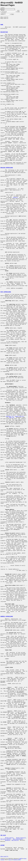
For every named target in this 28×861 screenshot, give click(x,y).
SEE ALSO (3, 835)
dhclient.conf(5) (6, 839)
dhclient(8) (15, 840)
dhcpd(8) (7, 840)
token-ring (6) (19, 416)
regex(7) (15, 197)
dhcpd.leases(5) (21, 837)
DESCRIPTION (4, 32)
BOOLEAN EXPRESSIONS (7, 167)
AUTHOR (2, 845)
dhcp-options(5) (18, 839)
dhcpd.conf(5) (9, 837)
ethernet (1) (10, 416)
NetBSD (20, 858)
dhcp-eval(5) (4, 856)
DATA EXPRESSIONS (6, 292)
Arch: (19, 10)
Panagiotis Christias (17, 859)
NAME (2, 24)
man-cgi (10, 859)
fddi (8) (11, 417)
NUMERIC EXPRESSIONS (7, 616)
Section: (3, 10)
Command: (3, 7)
